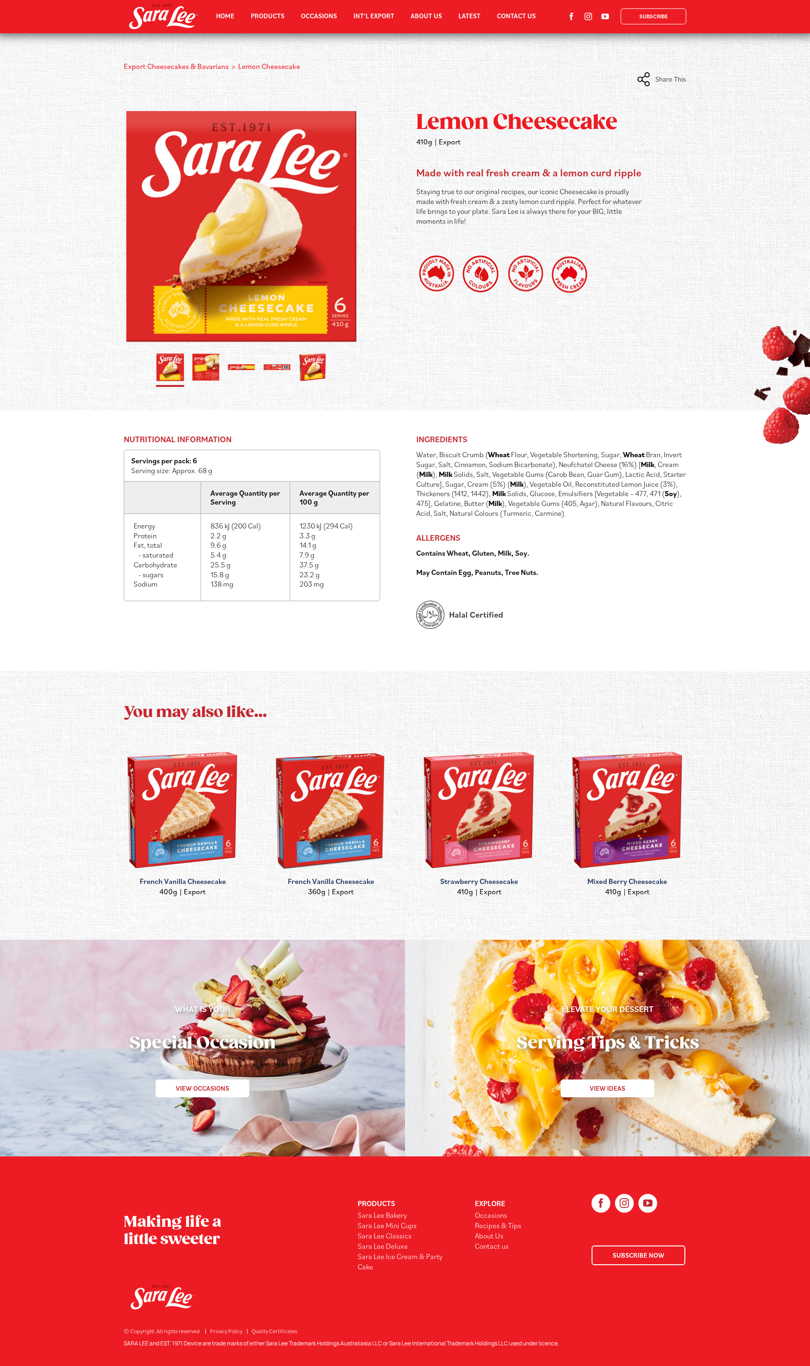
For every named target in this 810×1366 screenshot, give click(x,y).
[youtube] (605, 16)
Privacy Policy (226, 1331)
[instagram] (588, 16)
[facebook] (571, 16)
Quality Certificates (274, 1331)
